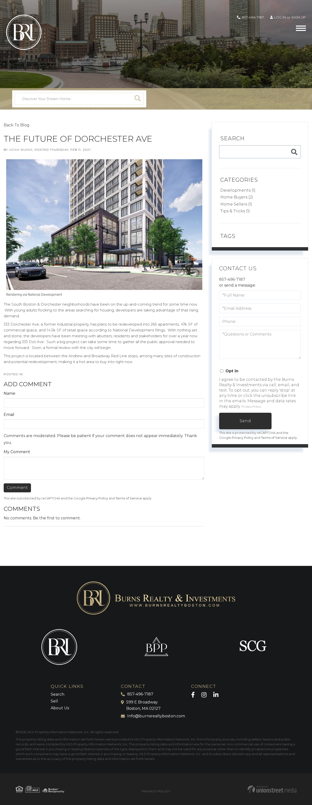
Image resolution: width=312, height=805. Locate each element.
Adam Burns (21, 149)
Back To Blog (16, 125)
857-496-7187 (253, 17)
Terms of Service (129, 498)
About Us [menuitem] (60, 708)
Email (9, 414)
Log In (280, 17)
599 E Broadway (143, 705)
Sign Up (299, 17)
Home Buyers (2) (236, 197)
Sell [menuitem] (54, 701)
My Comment (17, 451)
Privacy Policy (97, 498)
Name (9, 393)
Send (245, 421)
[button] (138, 99)
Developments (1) (237, 190)
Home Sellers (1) (236, 204)
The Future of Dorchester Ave (78, 139)
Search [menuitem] (57, 694)
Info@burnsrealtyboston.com (156, 716)
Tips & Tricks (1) (235, 211)
